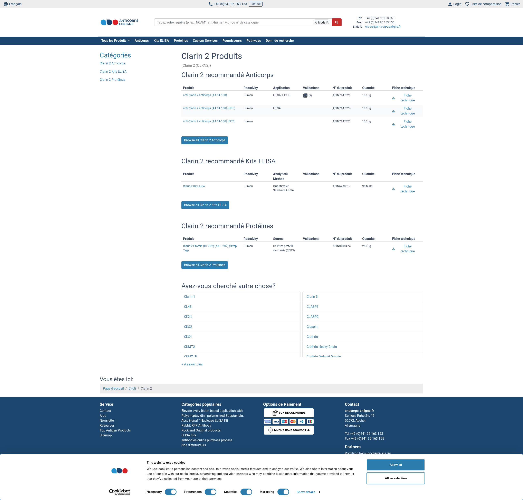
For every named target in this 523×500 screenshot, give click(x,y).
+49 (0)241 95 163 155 (367, 438)
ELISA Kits (188, 435)
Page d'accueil (113, 388)
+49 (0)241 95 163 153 (230, 4)
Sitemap (106, 435)
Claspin (312, 327)
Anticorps (142, 41)
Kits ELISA (161, 41)
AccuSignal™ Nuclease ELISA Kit (204, 420)
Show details (306, 492)
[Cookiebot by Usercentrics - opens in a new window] (119, 492)
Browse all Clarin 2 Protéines (204, 265)
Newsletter (107, 420)
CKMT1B (190, 357)
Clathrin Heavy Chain (322, 347)
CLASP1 (312, 307)
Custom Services (205, 41)
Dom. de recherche (280, 41)
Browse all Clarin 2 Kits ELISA (205, 205)
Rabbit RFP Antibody (196, 425)
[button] (192, 364)
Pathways (254, 41)
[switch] (210, 492)
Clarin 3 (312, 297)
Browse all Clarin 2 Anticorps (204, 140)
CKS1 (188, 337)
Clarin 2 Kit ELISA (194, 186)
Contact (255, 4)
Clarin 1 (189, 297)
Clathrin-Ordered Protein (324, 357)
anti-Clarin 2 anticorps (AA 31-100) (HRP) (209, 108)
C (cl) (132, 388)
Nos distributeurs (193, 445)
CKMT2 (189, 347)
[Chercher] (337, 22)
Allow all (396, 464)
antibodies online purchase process (206, 440)
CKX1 (188, 317)
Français (15, 4)
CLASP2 (312, 317)
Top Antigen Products (115, 430)
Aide (103, 416)
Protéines (181, 41)
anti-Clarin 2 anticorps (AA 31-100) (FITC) (209, 121)
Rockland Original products (200, 430)
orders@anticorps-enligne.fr (383, 26)
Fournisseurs (232, 41)
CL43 (188, 307)
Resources (107, 425)
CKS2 (188, 327)
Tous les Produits (114, 41)
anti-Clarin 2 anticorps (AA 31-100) (205, 95)
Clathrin (312, 337)
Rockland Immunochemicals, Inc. (368, 453)
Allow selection (396, 478)
